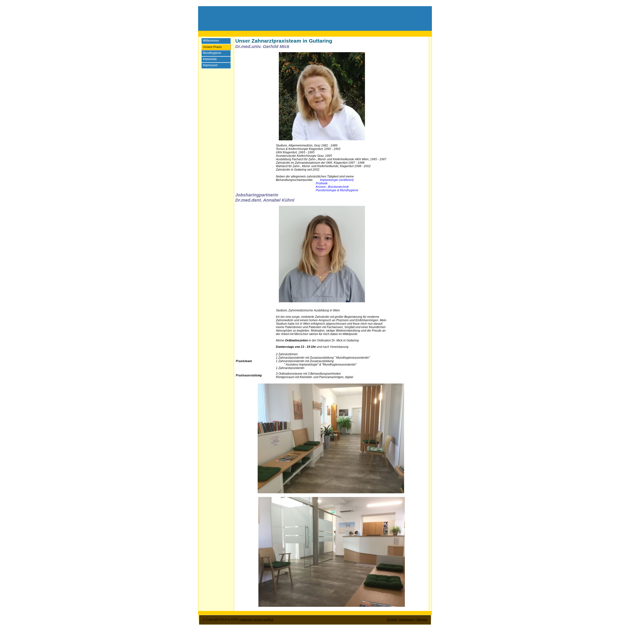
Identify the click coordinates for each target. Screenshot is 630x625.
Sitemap (421, 619)
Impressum (406, 619)
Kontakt (392, 619)
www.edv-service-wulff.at (256, 619)
